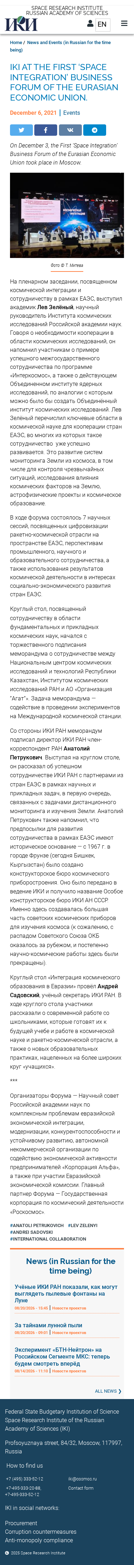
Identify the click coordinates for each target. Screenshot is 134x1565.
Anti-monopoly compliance (39, 1540)
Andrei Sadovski (33, 1232)
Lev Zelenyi (84, 1225)
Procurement (21, 1523)
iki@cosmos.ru (82, 1479)
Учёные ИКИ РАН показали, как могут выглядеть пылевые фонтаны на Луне (66, 1294)
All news (106, 1391)
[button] (21, 130)
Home (16, 42)
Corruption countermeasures (40, 1531)
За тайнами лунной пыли (48, 1325)
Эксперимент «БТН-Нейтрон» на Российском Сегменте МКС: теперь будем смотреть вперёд (62, 1356)
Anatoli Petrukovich (38, 1225)
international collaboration (49, 1239)
